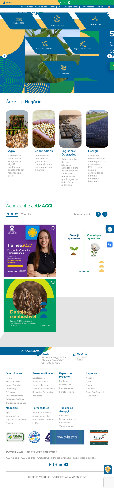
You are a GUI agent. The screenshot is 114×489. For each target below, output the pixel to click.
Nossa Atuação (13, 385)
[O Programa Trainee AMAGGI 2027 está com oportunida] (30, 251)
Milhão (100, 7)
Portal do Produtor (67, 392)
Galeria (89, 381)
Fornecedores (95, 24)
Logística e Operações (16, 419)
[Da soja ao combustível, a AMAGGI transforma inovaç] (30, 305)
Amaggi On (55, 7)
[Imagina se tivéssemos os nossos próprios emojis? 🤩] (84, 251)
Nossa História (13, 381)
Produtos (63, 381)
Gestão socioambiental (44, 388)
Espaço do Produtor (82, 49)
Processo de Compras (43, 419)
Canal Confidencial (95, 392)
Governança (11, 388)
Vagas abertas (66, 426)
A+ (65, 2)
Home (9, 378)
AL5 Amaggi (27, 7)
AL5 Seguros (41, 7)
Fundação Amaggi (71, 7)
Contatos (90, 388)
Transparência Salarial (16, 403)
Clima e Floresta (40, 385)
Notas (89, 385)
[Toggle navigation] (7, 13)
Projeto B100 (19, 23)
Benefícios (64, 415)
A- (61, 2)
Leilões (36, 423)
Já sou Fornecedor (41, 416)
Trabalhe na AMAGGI (44, 48)
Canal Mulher (92, 396)
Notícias (90, 378)
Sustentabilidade (57, 25)
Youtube (26, 214)
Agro (8, 412)
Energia (9, 423)
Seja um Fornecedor (42, 412)
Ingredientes (63, 73)
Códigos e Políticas (15, 399)
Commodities (12, 416)
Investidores (88, 7)
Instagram (12, 213)
